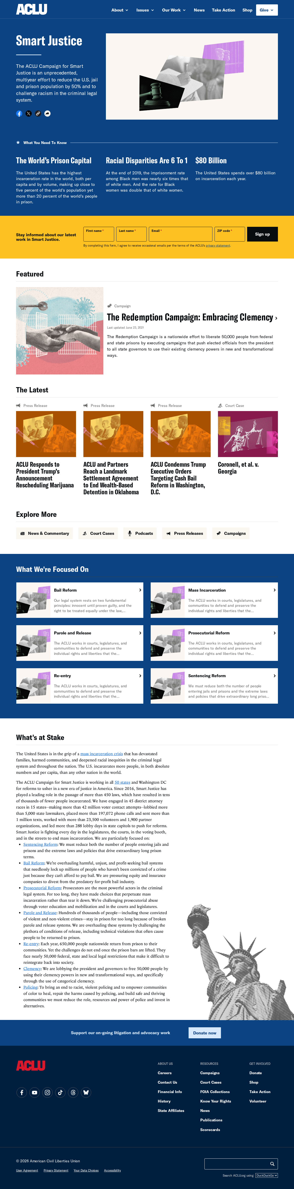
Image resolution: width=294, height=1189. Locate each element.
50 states (122, 782)
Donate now (204, 1032)
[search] (272, 1163)
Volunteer (257, 1101)
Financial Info (170, 1091)
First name (94, 231)
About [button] (117, 9)
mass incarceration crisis (101, 753)
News (199, 9)
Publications (211, 1120)
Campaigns (210, 1073)
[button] (38, 114)
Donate (255, 1073)
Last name (126, 231)
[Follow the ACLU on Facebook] (21, 1092)
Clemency (32, 968)
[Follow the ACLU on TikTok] (60, 1092)
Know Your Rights (215, 1101)
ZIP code (223, 231)
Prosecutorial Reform (42, 887)
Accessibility (112, 1170)
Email (156, 231)
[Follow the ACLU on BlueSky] (85, 1092)
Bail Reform (33, 863)
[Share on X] (28, 115)
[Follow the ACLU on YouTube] (34, 1092)
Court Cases (210, 1082)
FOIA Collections (215, 1091)
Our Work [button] (172, 9)
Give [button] (265, 9)
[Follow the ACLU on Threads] (73, 1092)
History (164, 1101)
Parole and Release (40, 912)
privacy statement (218, 245)
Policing (30, 987)
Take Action (223, 9)
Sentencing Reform (40, 844)
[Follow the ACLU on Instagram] (47, 1092)
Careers (164, 1073)
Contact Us (167, 1082)
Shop (247, 9)
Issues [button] (143, 9)
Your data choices (86, 1170)
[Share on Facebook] (19, 115)
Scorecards (210, 1129)
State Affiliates (171, 1110)
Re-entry (31, 943)
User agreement (27, 1170)
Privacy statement (56, 1170)
